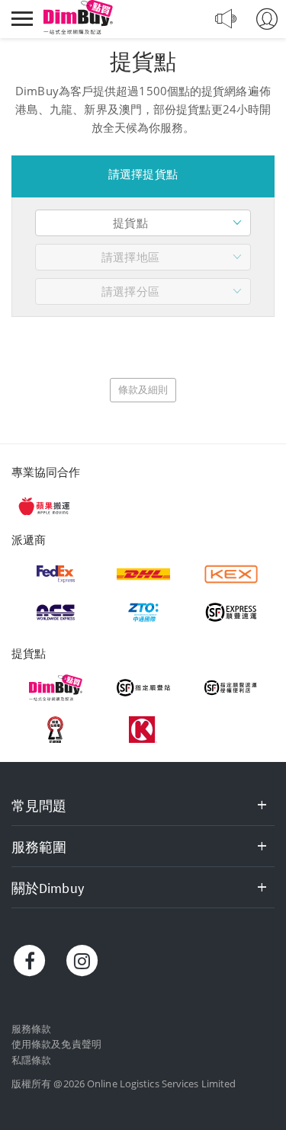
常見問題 (38, 806)
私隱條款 (31, 1060)
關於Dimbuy (47, 888)
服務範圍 (38, 847)
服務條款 (31, 1029)
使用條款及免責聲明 (56, 1044)
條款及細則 (143, 389)
